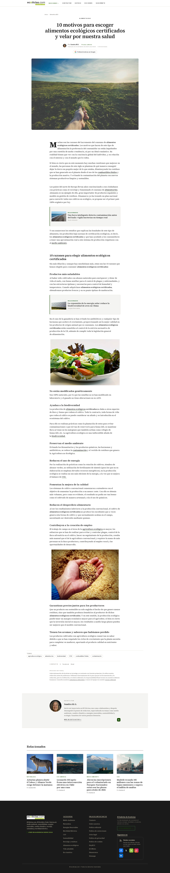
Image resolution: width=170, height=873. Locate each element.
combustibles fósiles (82, 656)
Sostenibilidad (68, 838)
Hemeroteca (93, 852)
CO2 (70, 656)
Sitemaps (92, 856)
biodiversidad (61, 656)
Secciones (53, 3)
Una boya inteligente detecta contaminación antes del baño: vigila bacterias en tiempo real (92, 216)
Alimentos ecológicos (71, 845)
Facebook (65, 664)
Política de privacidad (97, 838)
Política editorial (95, 827)
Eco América (67, 852)
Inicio (46, 14)
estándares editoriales (77, 680)
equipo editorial (110, 680)
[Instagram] (136, 850)
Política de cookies (95, 842)
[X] (126, 850)
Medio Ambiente (69, 820)
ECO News (88, 3)
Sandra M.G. (75, 44)
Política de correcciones (97, 831)
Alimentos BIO (54, 14)
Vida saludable (68, 849)
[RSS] (131, 850)
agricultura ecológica (35, 656)
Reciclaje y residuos (70, 842)
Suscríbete (100, 3)
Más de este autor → (72, 719)
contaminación (80, 450)
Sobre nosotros (94, 824)
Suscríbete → (126, 828)
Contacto (92, 820)
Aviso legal (93, 835)
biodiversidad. (58, 436)
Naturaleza (67, 824)
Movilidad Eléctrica (70, 831)
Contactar (66, 3)
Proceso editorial (86, 44)
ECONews (92, 849)
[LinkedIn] (118, 719)
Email (72, 664)
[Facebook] (121, 850)
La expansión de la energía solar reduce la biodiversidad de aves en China (88, 304)
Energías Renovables (70, 827)
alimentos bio (111, 190)
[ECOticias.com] (36, 3)
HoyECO (78, 3)
